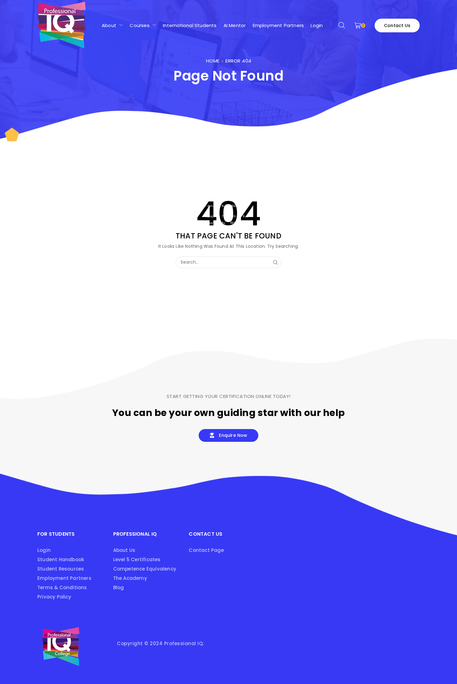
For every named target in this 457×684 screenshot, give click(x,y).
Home (212, 61)
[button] (342, 25)
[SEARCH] (275, 262)
